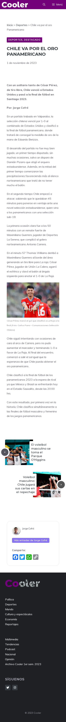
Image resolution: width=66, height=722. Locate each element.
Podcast (10, 649)
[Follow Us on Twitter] (7, 687)
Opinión (9, 659)
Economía (11, 619)
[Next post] (61, 484)
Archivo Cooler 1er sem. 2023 (23, 664)
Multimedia (11, 639)
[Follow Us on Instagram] (15, 687)
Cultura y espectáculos (18, 614)
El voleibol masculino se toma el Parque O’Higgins (41, 452)
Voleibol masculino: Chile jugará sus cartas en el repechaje (25, 484)
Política (9, 599)
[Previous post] (5, 452)
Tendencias (12, 644)
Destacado (32, 39)
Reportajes (11, 624)
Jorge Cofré (28, 528)
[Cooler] (15, 4)
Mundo (9, 609)
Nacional (10, 654)
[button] (44, 4)
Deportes (15, 39)
